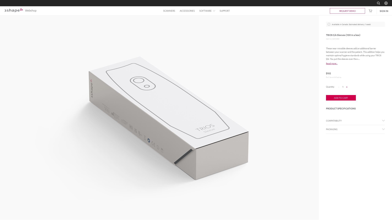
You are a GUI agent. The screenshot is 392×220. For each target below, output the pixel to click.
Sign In (384, 10)
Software (205, 10)
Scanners (169, 10)
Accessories (187, 10)
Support (225, 10)
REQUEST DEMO (347, 10)
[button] (355, 63)
